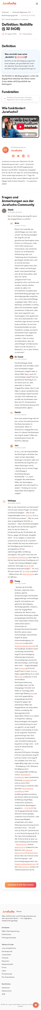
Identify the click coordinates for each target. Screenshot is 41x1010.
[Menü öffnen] (37, 3)
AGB (3, 994)
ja (17, 299)
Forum (4, 967)
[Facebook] (13, 156)
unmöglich (27, 780)
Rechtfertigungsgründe (10, 15)
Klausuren (5, 961)
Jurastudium (6, 955)
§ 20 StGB (29, 566)
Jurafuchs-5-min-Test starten (20, 885)
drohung (32, 693)
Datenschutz (6, 991)
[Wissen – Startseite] (9, 4)
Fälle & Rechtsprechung (10, 931)
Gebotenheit (20, 643)
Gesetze (5, 958)
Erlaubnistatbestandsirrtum (25, 864)
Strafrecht (5, 12)
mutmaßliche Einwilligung (17, 557)
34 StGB (26, 571)
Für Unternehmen (8, 977)
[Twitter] (18, 156)
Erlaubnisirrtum (32, 853)
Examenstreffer (7, 964)
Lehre (4, 971)
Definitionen (6, 934)
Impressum (6, 988)
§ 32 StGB (20, 57)
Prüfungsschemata (9, 938)
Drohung (29, 515)
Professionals (7, 974)
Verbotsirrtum (28, 574)
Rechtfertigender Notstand (25, 646)
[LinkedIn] (23, 156)
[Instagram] (28, 156)
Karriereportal (7, 951)
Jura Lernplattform (9, 948)
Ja (22, 749)
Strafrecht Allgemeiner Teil (21, 12)
